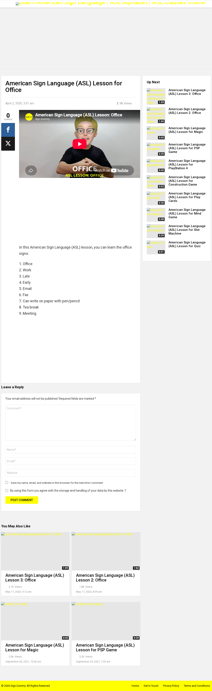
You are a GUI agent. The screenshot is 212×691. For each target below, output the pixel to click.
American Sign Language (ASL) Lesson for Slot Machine (187, 229)
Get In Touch (151, 685)
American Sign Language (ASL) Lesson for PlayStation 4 (187, 164)
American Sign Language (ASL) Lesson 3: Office (34, 578)
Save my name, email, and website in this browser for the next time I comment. (57, 482)
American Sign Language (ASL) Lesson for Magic (34, 647)
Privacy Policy (171, 685)
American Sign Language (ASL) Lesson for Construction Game (187, 180)
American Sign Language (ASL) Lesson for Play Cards (187, 197)
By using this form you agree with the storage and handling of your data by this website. (68, 490)
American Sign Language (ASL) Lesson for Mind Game (187, 213)
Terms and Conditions (197, 685)
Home (135, 685)
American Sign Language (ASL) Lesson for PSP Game (105, 647)
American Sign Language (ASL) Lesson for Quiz (187, 244)
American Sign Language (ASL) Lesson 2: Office (105, 578)
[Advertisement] (106, 38)
